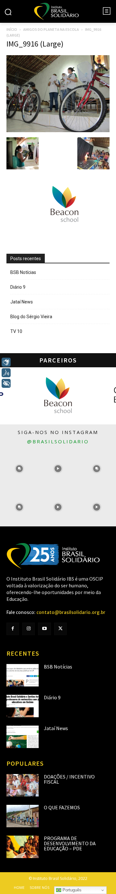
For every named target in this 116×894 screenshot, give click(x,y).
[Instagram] (28, 629)
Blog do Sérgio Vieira (31, 316)
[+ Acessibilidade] (6, 383)
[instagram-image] (19, 468)
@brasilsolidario (58, 441)
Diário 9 (17, 287)
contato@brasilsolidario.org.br (70, 612)
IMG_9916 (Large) (34, 44)
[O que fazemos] (22, 816)
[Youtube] (44, 629)
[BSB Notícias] (22, 675)
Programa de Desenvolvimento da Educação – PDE (70, 843)
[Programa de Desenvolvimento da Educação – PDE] (22, 847)
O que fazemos (62, 807)
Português (71, 890)
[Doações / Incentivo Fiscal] (22, 785)
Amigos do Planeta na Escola (51, 29)
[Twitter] (60, 629)
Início (11, 29)
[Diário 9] (22, 706)
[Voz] (6, 372)
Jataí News (21, 301)
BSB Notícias (23, 272)
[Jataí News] (22, 737)
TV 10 (16, 331)
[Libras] (6, 362)
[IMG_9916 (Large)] (58, 130)
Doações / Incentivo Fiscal (69, 779)
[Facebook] (12, 629)
